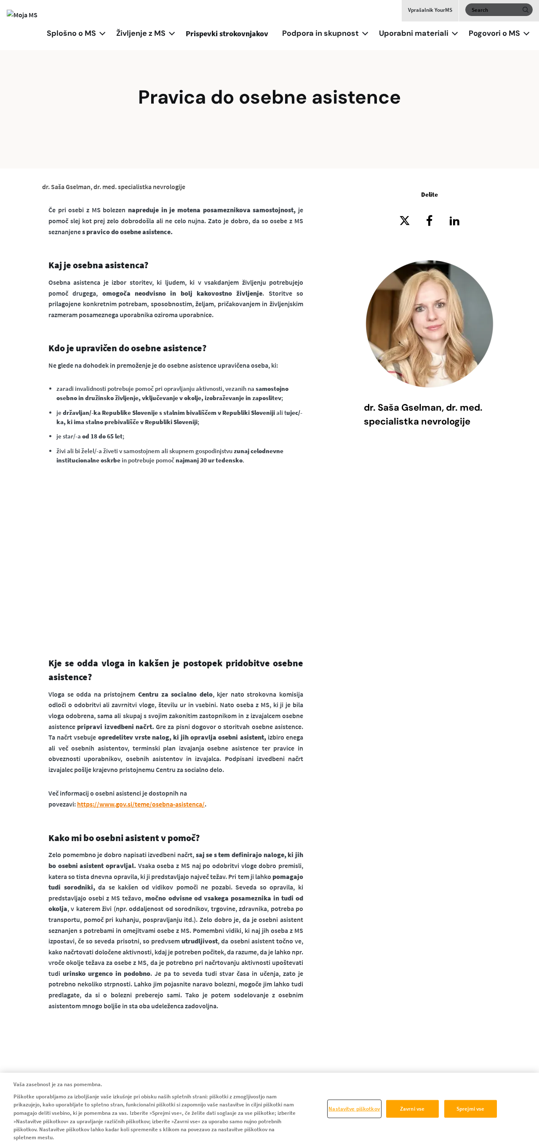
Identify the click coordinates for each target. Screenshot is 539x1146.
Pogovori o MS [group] (494, 33)
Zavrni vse (412, 1108)
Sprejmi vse (470, 1108)
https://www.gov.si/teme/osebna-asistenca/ (141, 804)
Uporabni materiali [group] (413, 33)
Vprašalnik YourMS (430, 9)
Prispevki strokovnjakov (227, 33)
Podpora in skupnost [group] (320, 33)
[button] (102, 32)
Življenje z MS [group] (140, 33)
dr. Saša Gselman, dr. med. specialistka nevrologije (113, 186)
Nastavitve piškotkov (354, 1108)
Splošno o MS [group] (71, 33)
